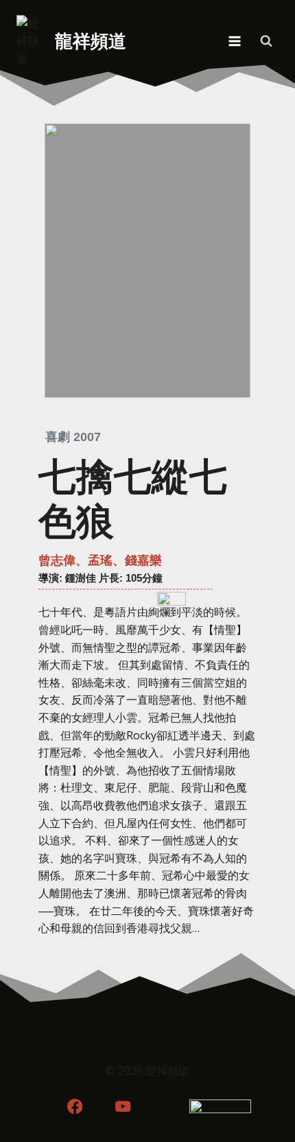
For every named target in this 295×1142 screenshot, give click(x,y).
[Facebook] (74, 1106)
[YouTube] (123, 1106)
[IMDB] (171, 1106)
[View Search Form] (266, 41)
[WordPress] (220, 1106)
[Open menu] (234, 40)
